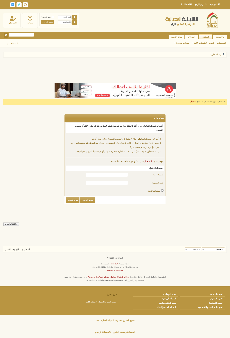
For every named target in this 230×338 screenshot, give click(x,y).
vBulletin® (114, 264)
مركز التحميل (176, 37)
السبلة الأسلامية (216, 303)
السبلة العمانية (216, 294)
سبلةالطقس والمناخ (166, 303)
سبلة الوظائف (169, 294)
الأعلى (8, 249)
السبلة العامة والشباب (166, 307)
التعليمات (221, 42)
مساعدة (30, 23)
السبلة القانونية (216, 299)
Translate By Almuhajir (115, 270)
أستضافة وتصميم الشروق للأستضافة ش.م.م (115, 332)
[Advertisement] (115, 68)
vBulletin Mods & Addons (119, 277)
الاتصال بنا (25, 249)
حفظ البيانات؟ (46, 17)
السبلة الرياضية (169, 299)
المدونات (191, 37)
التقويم (212, 42)
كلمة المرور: (157, 183)
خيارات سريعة (183, 42)
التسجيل (13, 23)
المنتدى (206, 37)
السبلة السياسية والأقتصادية (210, 307)
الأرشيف (16, 249)
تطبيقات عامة (200, 42)
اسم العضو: (158, 175)
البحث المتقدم (12, 43)
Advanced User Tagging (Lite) (98, 277)
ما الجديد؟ (220, 37)
